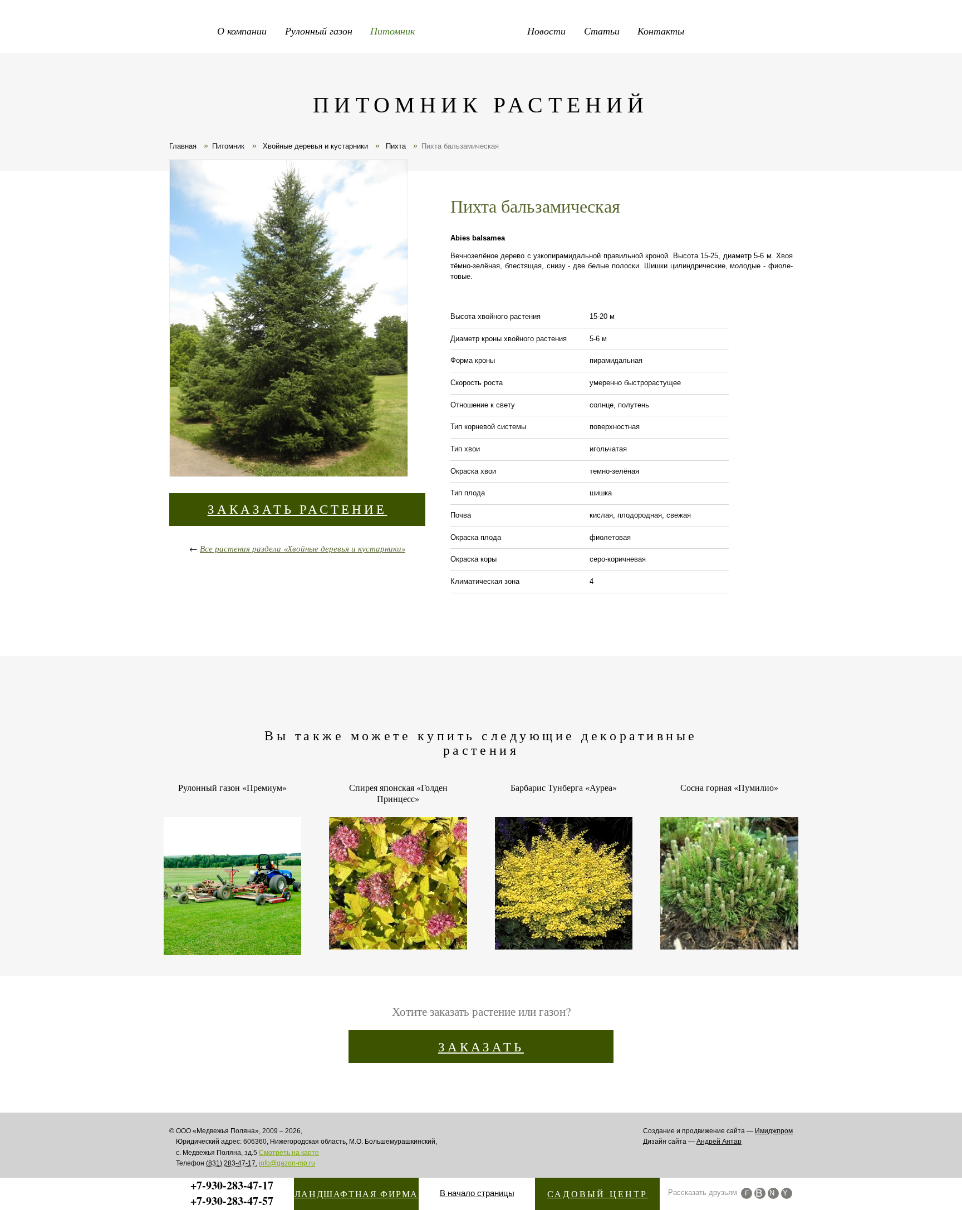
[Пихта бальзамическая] (288, 319)
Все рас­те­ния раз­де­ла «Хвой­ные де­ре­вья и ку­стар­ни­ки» (302, 548)
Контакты (660, 30)
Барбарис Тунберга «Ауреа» (564, 787)
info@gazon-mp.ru (287, 1163)
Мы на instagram (773, 1193)
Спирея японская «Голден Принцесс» (398, 793)
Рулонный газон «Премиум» (232, 787)
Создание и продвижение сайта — (718, 1131)
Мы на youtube (786, 1193)
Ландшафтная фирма (356, 1193)
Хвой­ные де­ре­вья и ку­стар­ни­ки (314, 146)
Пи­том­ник (228, 146)
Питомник (392, 30)
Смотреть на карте (289, 1153)
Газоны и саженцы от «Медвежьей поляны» (481, 28)
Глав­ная (183, 146)
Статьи (602, 30)
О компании (242, 30)
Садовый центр (597, 1193)
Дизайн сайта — (692, 1141)
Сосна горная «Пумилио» (729, 787)
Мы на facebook (746, 1193)
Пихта (395, 146)
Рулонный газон (318, 30)
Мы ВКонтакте (759, 1193)
